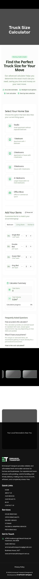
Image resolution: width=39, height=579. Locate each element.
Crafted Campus (24, 575)
